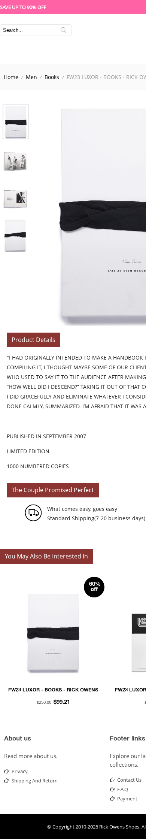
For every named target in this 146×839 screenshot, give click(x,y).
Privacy (20, 771)
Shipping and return (35, 780)
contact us (129, 779)
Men (31, 77)
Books (52, 77)
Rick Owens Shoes (119, 826)
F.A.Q (122, 789)
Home (11, 77)
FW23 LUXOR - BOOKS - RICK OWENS (53, 690)
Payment (127, 798)
